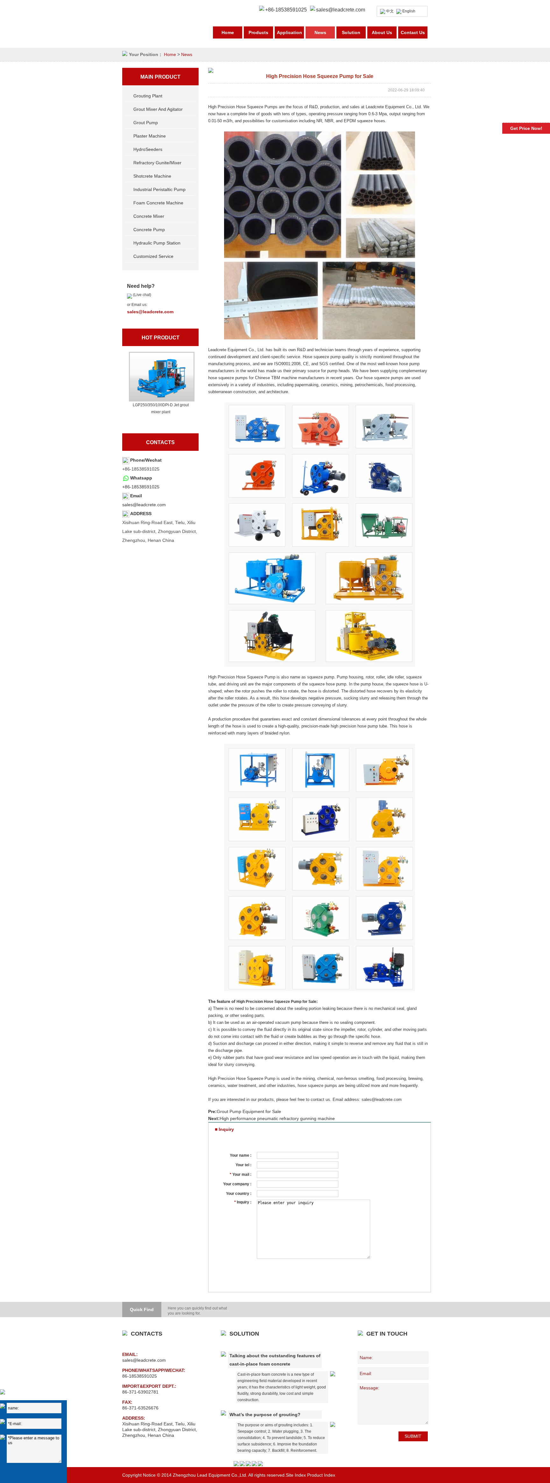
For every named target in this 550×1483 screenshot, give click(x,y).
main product (160, 77)
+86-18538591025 (140, 486)
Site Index (296, 1475)
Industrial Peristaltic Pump (159, 189)
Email (136, 495)
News (320, 32)
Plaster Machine (149, 135)
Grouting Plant (147, 95)
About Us (382, 32)
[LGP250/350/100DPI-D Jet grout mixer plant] (161, 376)
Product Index (321, 1475)
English (408, 11)
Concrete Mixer (148, 216)
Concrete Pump (149, 229)
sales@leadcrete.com (340, 9)
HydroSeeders (147, 149)
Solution (351, 32)
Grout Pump (145, 122)
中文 (390, 11)
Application (289, 32)
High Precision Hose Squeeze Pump (268, 1001)
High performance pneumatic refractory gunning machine (277, 1118)
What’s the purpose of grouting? (264, 1414)
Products (258, 32)
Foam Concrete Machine (158, 202)
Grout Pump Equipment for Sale (249, 1111)
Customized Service (153, 256)
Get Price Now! (526, 128)
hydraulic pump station (156, 242)
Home (228, 32)
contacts (160, 442)
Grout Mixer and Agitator (158, 109)
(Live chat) (141, 295)
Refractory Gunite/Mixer (157, 162)
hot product (161, 337)
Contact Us (413, 32)
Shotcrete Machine (152, 176)
